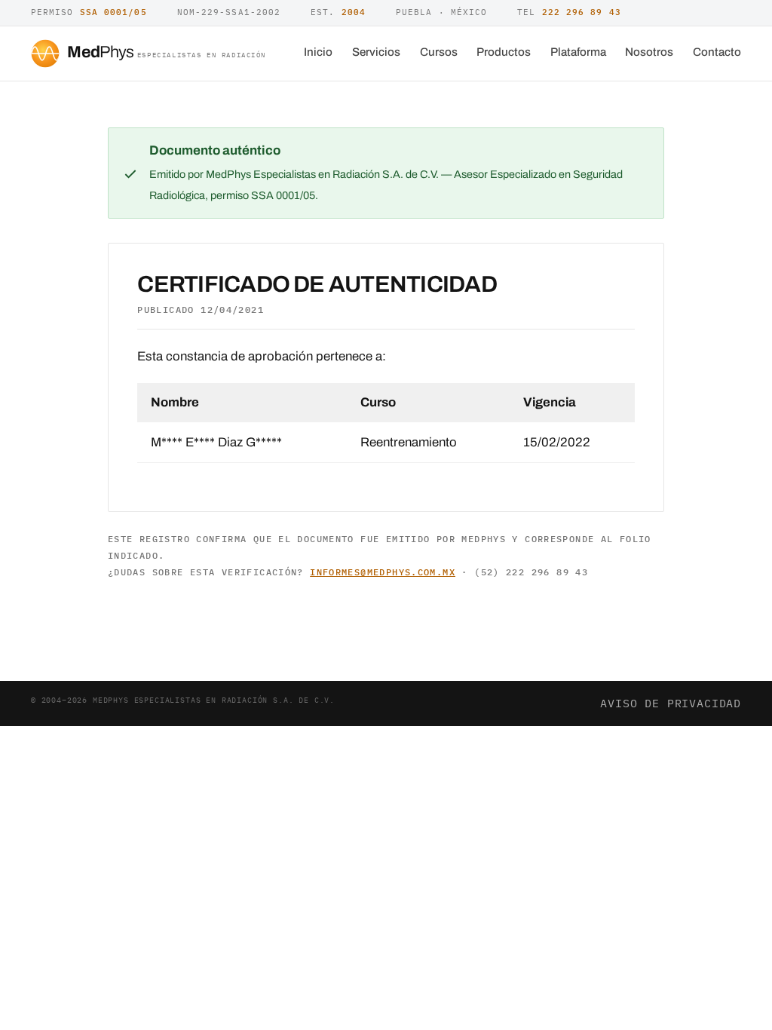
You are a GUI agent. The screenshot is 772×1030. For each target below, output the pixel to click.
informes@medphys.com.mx (382, 572)
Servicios (376, 52)
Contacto (717, 52)
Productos (503, 52)
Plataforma (578, 52)
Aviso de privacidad (670, 702)
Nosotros (649, 52)
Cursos (439, 52)
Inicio (318, 52)
